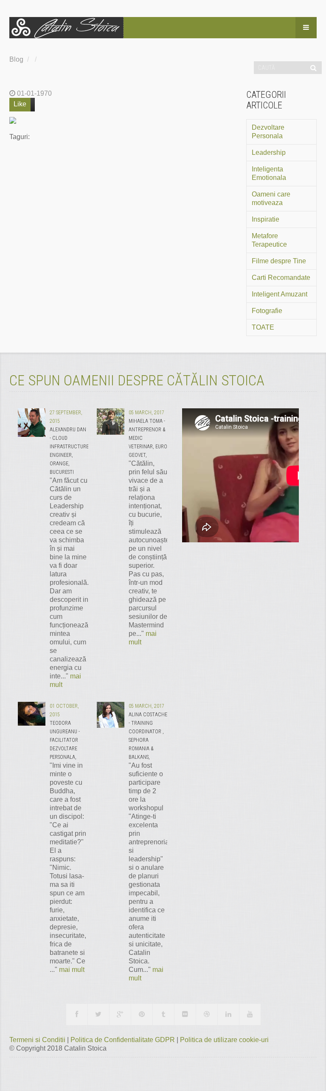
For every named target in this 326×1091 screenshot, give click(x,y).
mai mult (71, 969)
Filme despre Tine (279, 261)
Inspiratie (265, 219)
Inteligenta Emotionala (269, 173)
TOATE (263, 327)
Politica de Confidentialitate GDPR (123, 1039)
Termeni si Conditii (38, 1039)
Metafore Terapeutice (269, 240)
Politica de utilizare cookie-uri (224, 1039)
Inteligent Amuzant (279, 294)
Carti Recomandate (281, 277)
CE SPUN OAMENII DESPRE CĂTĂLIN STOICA (136, 380)
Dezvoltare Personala (268, 132)
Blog (16, 59)
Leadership (269, 152)
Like (20, 104)
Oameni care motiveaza (271, 198)
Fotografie (267, 310)
